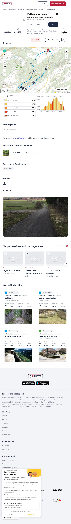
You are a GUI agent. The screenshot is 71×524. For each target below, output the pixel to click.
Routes (41, 9)
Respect (5, 431)
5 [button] (34, 71)
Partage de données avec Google (13, 505)
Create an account (57, 4)
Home (4, 9)
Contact (5, 427)
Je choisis (11, 514)
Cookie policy (7, 464)
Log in (43, 4)
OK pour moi (31, 514)
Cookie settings (8, 460)
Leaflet (58, 92)
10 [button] (25, 89)
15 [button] (47, 66)
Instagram (6, 449)
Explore (5, 419)
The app (5, 423)
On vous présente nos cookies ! (13, 507)
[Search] (34, 4)
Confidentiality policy (10, 468)
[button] (47, 50)
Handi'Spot (6, 435)
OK (53, 24)
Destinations (12, 9)
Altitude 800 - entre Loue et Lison (27, 9)
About (4, 416)
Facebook (6, 445)
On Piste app (21, 138)
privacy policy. (38, 33)
